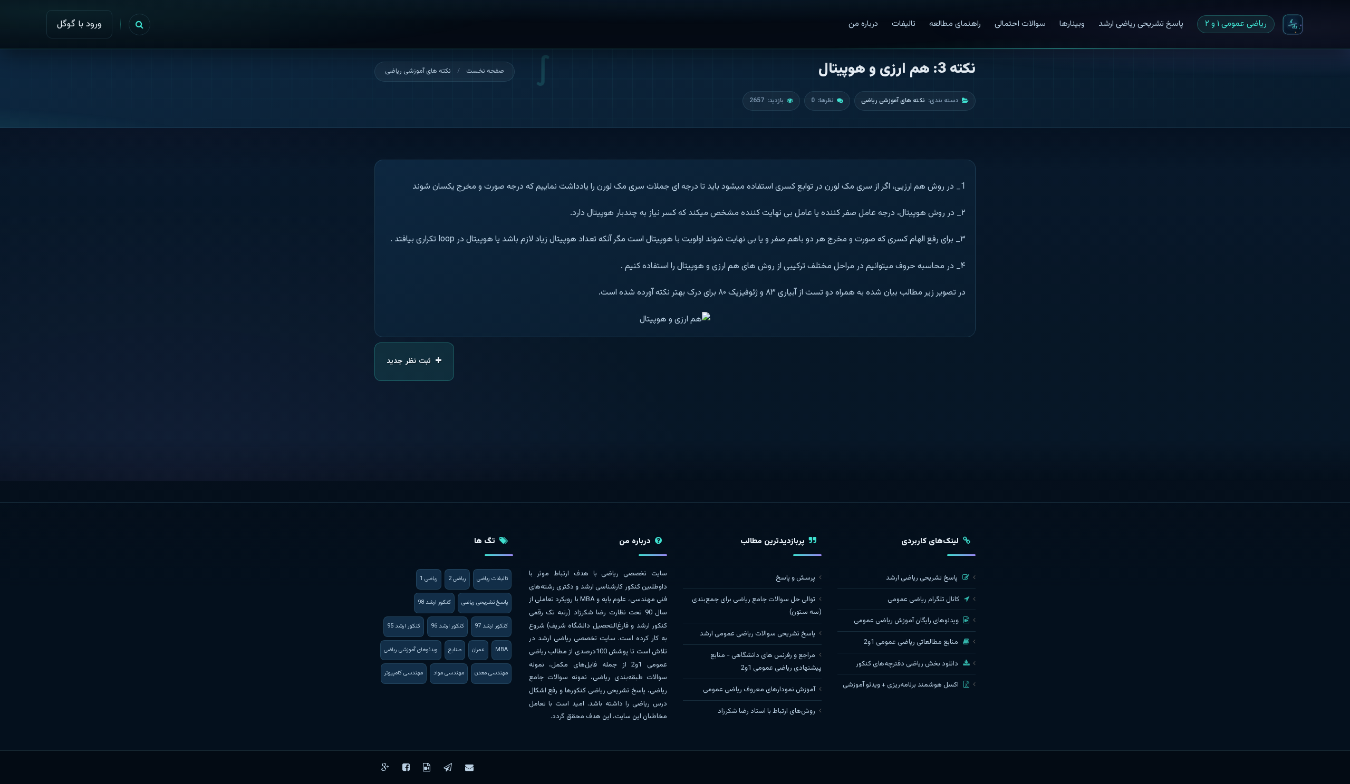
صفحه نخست (485, 71)
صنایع (454, 649)
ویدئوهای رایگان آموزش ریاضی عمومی (907, 620)
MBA (501, 649)
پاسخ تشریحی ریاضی (484, 602)
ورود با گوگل (79, 24)
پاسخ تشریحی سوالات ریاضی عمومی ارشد (757, 634)
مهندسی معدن (491, 673)
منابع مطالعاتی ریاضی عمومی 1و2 (912, 642)
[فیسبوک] (406, 767)
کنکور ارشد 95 (403, 626)
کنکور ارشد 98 (434, 602)
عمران (478, 649)
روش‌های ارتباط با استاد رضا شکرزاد (766, 711)
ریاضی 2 (457, 578)
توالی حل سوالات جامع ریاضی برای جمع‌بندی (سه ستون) (757, 606)
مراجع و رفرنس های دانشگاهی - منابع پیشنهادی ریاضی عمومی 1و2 (766, 662)
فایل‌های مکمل (574, 665)
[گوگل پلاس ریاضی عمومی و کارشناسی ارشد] (385, 767)
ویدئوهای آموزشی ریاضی (411, 649)
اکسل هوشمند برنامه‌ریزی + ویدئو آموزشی (901, 685)
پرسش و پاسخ (795, 578)
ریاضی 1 (429, 578)
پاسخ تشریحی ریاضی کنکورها (605, 690)
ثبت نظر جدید (410, 361)
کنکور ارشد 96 (447, 626)
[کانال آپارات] (427, 767)
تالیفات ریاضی (492, 578)
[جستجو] (139, 24)
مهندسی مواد (448, 673)
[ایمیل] (469, 767)
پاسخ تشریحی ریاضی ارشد (922, 578)
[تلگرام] (447, 767)
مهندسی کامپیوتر (403, 673)
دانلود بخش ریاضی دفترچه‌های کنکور (908, 664)
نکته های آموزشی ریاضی (418, 71)
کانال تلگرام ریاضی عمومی (924, 599)
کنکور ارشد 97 (491, 626)
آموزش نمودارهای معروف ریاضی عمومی (759, 689)
